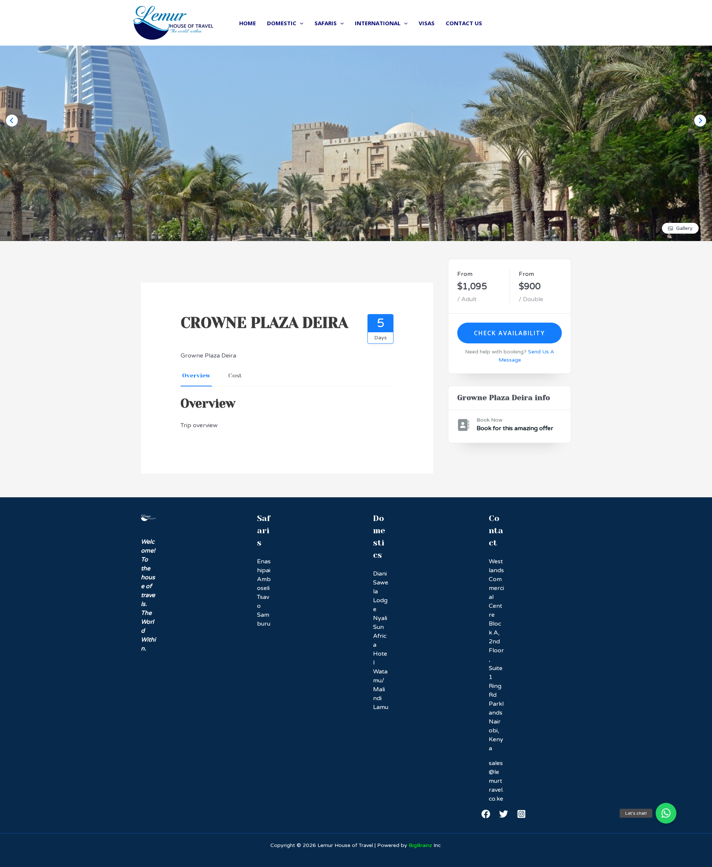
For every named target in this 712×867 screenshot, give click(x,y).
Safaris (325, 23)
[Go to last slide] (12, 120)
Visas (427, 23)
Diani (380, 573)
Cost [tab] (235, 375)
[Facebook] (485, 814)
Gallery (684, 228)
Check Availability (509, 333)
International (377, 23)
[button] (666, 813)
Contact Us (464, 23)
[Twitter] (503, 814)
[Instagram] (521, 814)
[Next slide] (700, 120)
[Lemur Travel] (173, 22)
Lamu (380, 707)
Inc (425, 845)
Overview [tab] (196, 375)
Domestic (281, 23)
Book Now (489, 420)
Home (247, 23)
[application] (299, 23)
